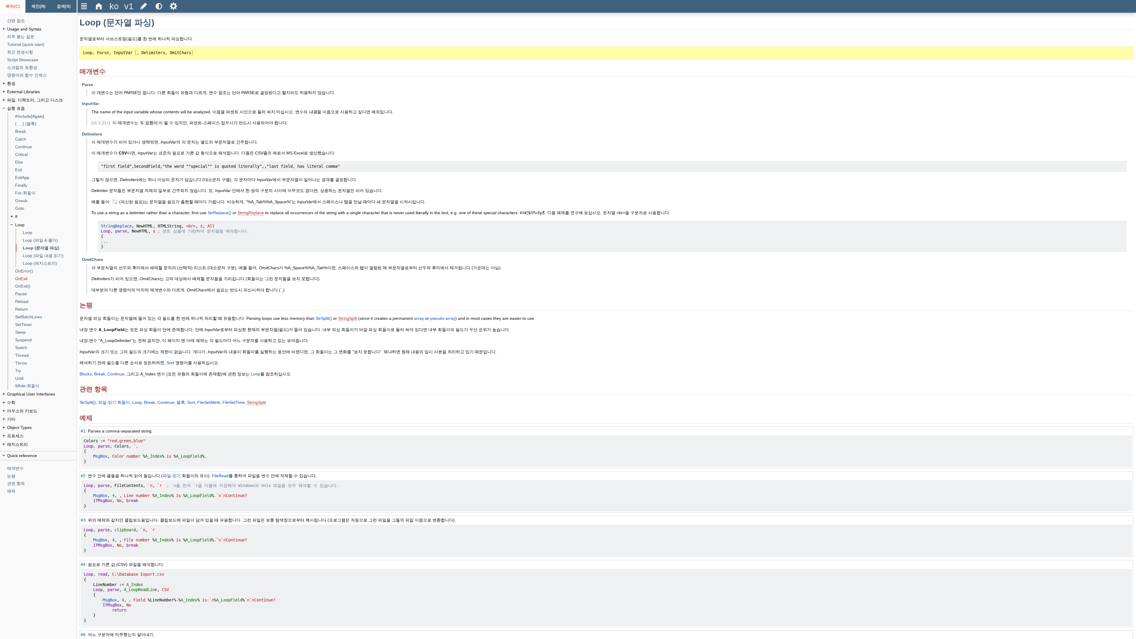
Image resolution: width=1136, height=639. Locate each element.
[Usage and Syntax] (42, 29)
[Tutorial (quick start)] (42, 44)
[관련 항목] (42, 483)
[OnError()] (46, 271)
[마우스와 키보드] (42, 411)
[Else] (46, 162)
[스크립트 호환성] (42, 67)
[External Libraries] (42, 91)
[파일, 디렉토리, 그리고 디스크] (42, 100)
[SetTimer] (46, 324)
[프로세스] (42, 436)
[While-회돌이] (46, 386)
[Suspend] (46, 340)
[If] (46, 216)
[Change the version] (128, 6)
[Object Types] (42, 427)
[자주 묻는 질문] (42, 36)
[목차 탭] (12, 6)
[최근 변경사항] (42, 52)
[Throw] (46, 363)
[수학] (42, 402)
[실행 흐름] (42, 108)
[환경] (42, 83)
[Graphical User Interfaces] (42, 394)
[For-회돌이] (46, 193)
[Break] (46, 131)
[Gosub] (46, 200)
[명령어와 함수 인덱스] (42, 75)
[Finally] (46, 185)
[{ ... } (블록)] (46, 123)
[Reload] (46, 301)
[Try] (46, 370)
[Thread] (46, 355)
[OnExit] (46, 278)
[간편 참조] (42, 20)
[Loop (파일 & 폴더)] (50, 240)
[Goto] (46, 208)
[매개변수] (42, 468)
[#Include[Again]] (46, 116)
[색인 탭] (38, 6)
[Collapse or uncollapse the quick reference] (38, 455)
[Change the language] (113, 6)
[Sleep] (46, 332)
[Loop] (46, 225)
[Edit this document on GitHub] (143, 6)
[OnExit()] (46, 286)
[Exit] (46, 170)
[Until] (46, 378)
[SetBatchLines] (46, 317)
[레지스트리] (42, 444)
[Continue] (46, 146)
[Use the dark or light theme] (158, 6)
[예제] (42, 491)
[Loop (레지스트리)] (50, 263)
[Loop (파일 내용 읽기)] (50, 255)
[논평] (42, 476)
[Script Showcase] (42, 60)
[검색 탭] (64, 6)
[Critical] (46, 154)
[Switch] (46, 347)
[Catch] (46, 139)
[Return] (46, 309)
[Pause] (46, 294)
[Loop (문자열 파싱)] (50, 248)
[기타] (42, 419)
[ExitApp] (46, 177)
